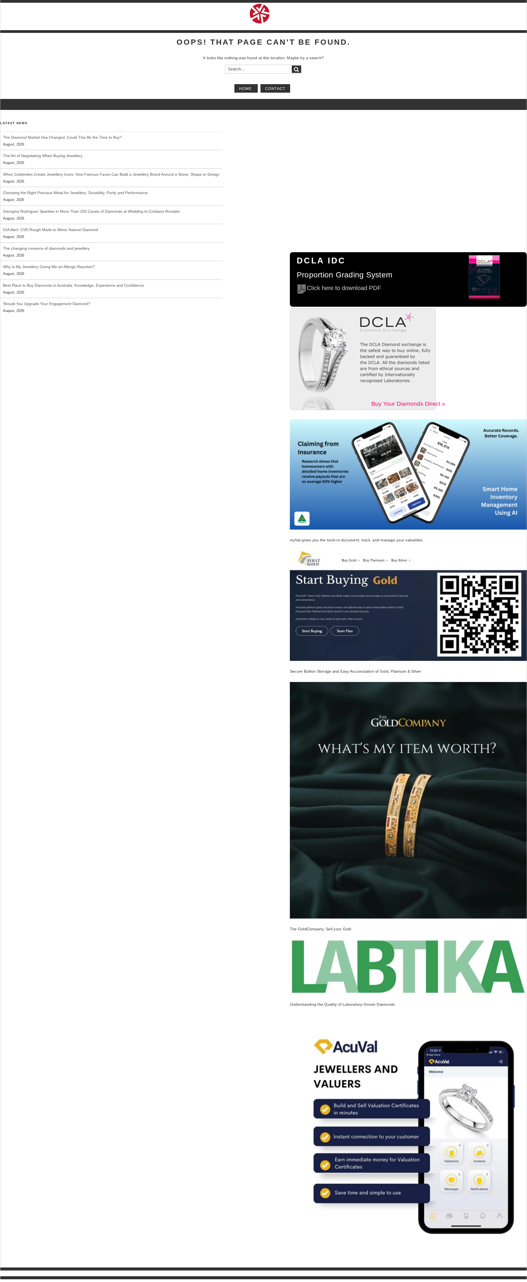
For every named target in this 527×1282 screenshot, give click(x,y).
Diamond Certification (351, 1273)
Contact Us (518, 1273)
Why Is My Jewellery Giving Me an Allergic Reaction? (49, 267)
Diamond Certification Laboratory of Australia (45, 1273)
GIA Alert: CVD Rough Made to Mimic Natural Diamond (50, 230)
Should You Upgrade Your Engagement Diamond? (46, 304)
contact (275, 88)
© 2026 (5, 1273)
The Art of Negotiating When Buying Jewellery (42, 156)
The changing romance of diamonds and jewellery (46, 248)
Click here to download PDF (344, 288)
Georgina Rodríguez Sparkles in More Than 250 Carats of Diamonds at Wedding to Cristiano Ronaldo (91, 211)
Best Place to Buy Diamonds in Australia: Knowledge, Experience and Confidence (73, 285)
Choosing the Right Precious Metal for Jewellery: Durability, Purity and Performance (75, 193)
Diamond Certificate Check (393, 1273)
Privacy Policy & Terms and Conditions (476, 1273)
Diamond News (430, 1273)
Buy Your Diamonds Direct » (408, 403)
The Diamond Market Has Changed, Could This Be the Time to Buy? (62, 137)
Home (246, 88)
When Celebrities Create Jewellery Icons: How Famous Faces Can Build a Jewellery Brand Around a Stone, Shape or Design (111, 174)
